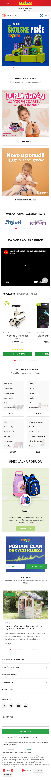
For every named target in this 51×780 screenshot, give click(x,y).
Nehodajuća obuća (35, 407)
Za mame (32, 446)
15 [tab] (35, 67)
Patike (31, 384)
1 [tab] (4, 67)
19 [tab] (44, 67)
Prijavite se (25, 731)
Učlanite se (37, 566)
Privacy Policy (41, 742)
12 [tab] (29, 67)
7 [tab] (18, 67)
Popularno (9, 294)
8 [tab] (20, 67)
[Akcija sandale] (25, 42)
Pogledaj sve (8, 446)
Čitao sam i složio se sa (21, 737)
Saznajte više (14, 566)
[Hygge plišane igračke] (25, 172)
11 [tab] (27, 67)
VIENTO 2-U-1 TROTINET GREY (17, 337)
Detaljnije (8, 644)
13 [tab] (31, 67)
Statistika (17, 770)
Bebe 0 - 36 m (8, 422)
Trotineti (6, 333)
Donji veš (7, 436)
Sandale (31, 393)
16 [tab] (37, 67)
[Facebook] (4, 706)
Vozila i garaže (9, 393)
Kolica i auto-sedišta (36, 422)
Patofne (31, 403)
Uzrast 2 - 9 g (8, 427)
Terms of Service (7, 745)
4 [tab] (11, 67)
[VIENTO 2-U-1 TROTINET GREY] (17, 315)
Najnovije (22, 294)
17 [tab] (39, 67)
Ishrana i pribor (34, 431)
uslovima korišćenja (30, 737)
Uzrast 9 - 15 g (9, 431)
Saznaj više (25, 528)
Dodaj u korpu (19, 354)
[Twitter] (11, 706)
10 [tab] (24, 67)
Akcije (34, 294)
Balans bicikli (39, 333)
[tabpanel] (25, 42)
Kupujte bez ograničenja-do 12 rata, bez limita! (25, 8)
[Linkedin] (25, 706)
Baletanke (32, 388)
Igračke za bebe (9, 407)
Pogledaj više (25, 10)
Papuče (31, 398)
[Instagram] (18, 706)
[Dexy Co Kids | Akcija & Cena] (25, 3)
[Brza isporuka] (4, 15)
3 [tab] (9, 67)
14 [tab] (33, 67)
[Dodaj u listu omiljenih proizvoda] (18, 328)
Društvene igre (9, 403)
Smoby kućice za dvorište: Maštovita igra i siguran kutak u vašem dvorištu (24, 627)
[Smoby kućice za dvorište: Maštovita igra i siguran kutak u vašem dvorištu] (25, 605)
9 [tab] (22, 67)
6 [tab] (16, 67)
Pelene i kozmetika (35, 441)
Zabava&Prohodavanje (37, 436)
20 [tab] (46, 67)
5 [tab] (13, 67)
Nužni (8, 770)
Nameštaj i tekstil (34, 427)
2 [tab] (18, 228)
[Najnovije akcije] (41, 15)
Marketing (27, 770)
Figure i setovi (8, 388)
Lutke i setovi (8, 398)
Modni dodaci (8, 441)
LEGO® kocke (8, 384)
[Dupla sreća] (25, 113)
